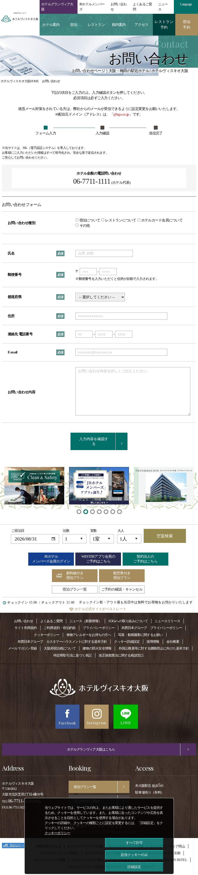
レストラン (96, 25)
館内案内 (119, 25)
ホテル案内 (50, 25)
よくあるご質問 (142, 6)
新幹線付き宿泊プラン (74, 575)
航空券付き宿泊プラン (121, 575)
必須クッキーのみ (134, 855)
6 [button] (112, 511)
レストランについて (120, 220)
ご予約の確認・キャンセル (121, 589)
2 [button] (85, 511)
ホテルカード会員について (162, 220)
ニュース (163, 6)
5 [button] (106, 511)
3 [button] (92, 511)
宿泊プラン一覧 (75, 589)
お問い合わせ (119, 6)
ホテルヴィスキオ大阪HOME (20, 81)
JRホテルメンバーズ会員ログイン (51, 558)
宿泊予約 (187, 24)
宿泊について (89, 220)
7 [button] (119, 511)
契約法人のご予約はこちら (145, 558)
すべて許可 (134, 843)
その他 (84, 225)
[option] (34, 485)
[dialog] (99, 836)
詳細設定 (134, 867)
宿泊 (73, 25)
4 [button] (99, 511)
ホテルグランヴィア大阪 (57, 6)
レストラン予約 (164, 24)
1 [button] (79, 511)
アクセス (141, 25)
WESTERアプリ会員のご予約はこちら (98, 558)
